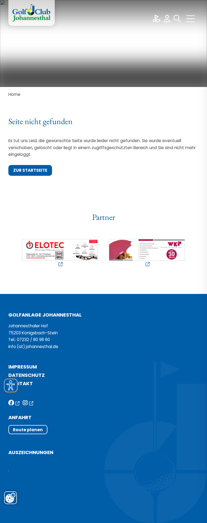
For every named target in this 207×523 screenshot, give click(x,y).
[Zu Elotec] (60, 253)
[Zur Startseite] (31, 13)
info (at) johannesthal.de (33, 346)
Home (14, 94)
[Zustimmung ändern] (10, 497)
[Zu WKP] (147, 253)
